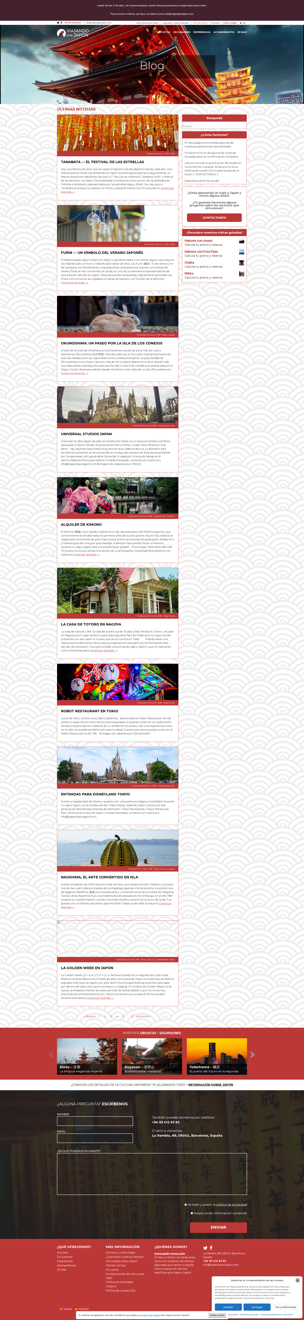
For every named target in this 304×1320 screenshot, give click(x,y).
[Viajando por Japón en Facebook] (61, 22)
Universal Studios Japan (86, 434)
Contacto (215, 23)
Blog (172, 153)
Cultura (162, 869)
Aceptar (228, 1307)
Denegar (257, 1307)
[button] (297, 1280)
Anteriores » (143, 1016)
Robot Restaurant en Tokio (89, 711)
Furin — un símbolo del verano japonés (102, 253)
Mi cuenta (112, 1269)
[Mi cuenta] (240, 23)
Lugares (171, 335)
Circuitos (163, 32)
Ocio (172, 425)
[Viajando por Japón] (73, 33)
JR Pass (242, 32)
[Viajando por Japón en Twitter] (58, 22)
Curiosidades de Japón (165, 959)
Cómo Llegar (230, 23)
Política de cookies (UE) (120, 1290)
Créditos (111, 1286)
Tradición (170, 516)
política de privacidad (231, 1204)
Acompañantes (224, 32)
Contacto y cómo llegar (120, 1252)
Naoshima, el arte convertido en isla (99, 877)
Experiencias (202, 32)
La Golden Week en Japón (87, 968)
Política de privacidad (119, 1282)
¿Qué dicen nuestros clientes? (176, 23)
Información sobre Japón (147, 23)
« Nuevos (89, 1016)
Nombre (63, 1114)
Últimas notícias (116, 1265)
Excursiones (181, 32)
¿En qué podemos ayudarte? (79, 1151)
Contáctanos (214, 218)
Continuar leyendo (74, 282)
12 (132, 1016)
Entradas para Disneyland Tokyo (95, 794)
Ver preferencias (286, 1307)
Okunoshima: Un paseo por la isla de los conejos (111, 343)
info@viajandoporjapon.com (99, 23)
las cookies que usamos (149, 1315)
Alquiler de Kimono (81, 524)
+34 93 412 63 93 (72, 23)
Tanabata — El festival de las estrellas (102, 162)
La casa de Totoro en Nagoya (91, 624)
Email (61, 1131)
